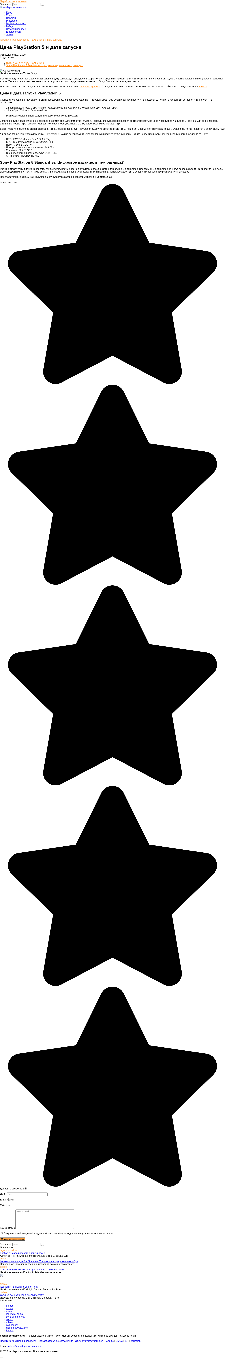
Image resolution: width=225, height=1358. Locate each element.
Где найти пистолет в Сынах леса (19, 1286)
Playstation (12, 20)
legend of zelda (14, 1314)
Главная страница (10, 39)
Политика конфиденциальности (18, 1341)
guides (9, 1305)
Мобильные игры (16, 23)
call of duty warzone (17, 1327)
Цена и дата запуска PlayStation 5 (25, 62)
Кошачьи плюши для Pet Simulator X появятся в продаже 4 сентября (39, 1261)
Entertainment (13, 31)
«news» (203, 86)
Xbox (9, 15)
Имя (3, 1194)
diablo (9, 1308)
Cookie (110, 1341)
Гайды (9, 26)
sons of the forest (15, 1316)
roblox (9, 1322)
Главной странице (90, 86)
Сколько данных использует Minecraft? (22, 1295)
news (9, 1311)
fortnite (9, 1330)
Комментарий (7, 1228)
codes (9, 1319)
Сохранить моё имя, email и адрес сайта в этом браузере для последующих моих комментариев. (59, 1233)
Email (4, 1199)
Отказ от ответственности (89, 1341)
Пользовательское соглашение (55, 1341)
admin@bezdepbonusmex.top (24, 1346)
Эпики (9, 34)
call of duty (12, 1325)
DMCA (119, 1341)
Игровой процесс (16, 29)
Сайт (3, 1205)
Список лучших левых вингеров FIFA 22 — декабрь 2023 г (33, 1269)
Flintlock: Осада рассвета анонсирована (22, 1253)
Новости (11, 18)
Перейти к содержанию (13, 1)
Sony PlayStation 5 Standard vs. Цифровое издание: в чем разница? (44, 65)
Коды (9, 12)
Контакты (136, 1341)
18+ (127, 1341)
